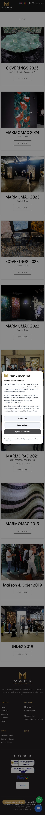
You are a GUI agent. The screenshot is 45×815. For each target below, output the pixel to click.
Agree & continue (22, 432)
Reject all (22, 418)
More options (23, 425)
